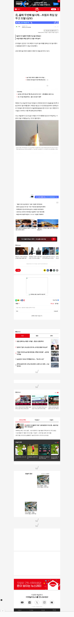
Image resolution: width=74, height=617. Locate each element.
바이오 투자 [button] (22, 420)
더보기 (56, 392)
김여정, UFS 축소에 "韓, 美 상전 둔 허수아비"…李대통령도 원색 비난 (36, 94)
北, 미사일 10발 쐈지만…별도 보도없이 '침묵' (29, 96)
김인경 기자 (24, 26)
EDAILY (16, 9)
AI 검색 (53, 9)
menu (58, 9)
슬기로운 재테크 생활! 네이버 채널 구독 (37, 77)
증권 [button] (37, 335)
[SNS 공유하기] (57, 27)
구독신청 (43, 610)
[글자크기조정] (55, 27)
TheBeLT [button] (37, 420)
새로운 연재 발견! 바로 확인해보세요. (36, 79)
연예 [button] (51, 335)
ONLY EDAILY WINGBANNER (37, 9)
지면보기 (20, 610)
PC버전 (54, 610)
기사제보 (31, 610)
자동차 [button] (51, 420)
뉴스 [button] (22, 335)
